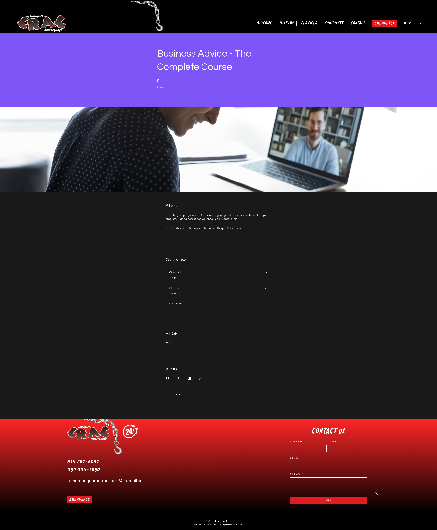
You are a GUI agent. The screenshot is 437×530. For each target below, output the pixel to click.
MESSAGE (296, 474)
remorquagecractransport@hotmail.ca (105, 481)
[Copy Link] (200, 378)
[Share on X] (179, 378)
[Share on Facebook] (168, 378)
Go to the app (235, 228)
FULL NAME (297, 441)
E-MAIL (295, 457)
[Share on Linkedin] (189, 378)
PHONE (336, 441)
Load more (175, 303)
